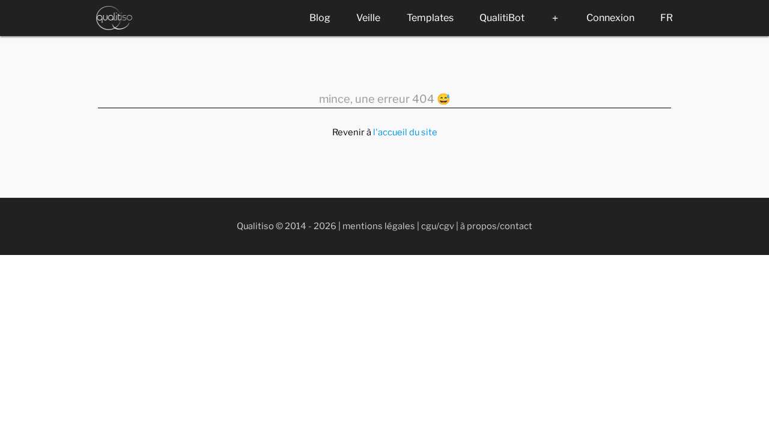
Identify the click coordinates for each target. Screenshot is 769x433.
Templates (430, 17)
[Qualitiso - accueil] (114, 18)
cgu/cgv (437, 226)
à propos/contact (496, 226)
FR (666, 17)
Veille (368, 17)
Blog (319, 17)
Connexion (610, 17)
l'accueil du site (405, 132)
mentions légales (378, 226)
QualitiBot (501, 17)
